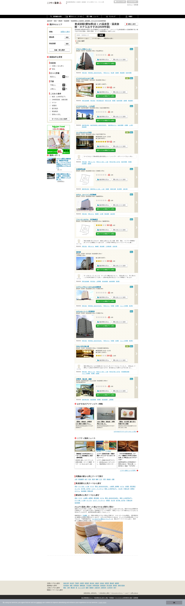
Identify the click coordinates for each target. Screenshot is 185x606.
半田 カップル (91, 162)
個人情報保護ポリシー (87, 597)
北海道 (102, 583)
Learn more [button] (102, 602)
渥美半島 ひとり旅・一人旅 (97, 189)
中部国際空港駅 (125, 371)
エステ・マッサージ (97, 489)
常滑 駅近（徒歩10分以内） (95, 306)
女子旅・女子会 (85, 489)
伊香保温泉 (95, 585)
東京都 (92, 583)
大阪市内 (97, 587)
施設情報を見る (103, 59)
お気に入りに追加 (120, 59)
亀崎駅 (97, 214)
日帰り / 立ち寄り (58, 66)
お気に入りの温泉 (120, 1)
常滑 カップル (91, 371)
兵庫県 (82, 583)
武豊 (113, 479)
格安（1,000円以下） (111, 489)
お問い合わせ (134, 593)
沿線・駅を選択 (59, 50)
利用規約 (111, 597)
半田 (104, 479)
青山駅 (112, 72)
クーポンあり (96, 38)
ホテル (122, 486)
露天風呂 (133, 486)
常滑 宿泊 (92, 281)
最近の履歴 (132, 1)
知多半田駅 (129, 72)
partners (39, 602)
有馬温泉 (76, 585)
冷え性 (120, 489)
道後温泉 (103, 585)
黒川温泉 (109, 585)
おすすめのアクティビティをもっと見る (125, 431)
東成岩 (109, 479)
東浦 (93, 479)
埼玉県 (72, 583)
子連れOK (126, 489)
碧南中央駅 (113, 189)
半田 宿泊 (84, 72)
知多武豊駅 (120, 125)
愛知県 (112, 583)
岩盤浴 (132, 489)
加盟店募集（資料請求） (90, 593)
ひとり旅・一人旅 (83, 486)
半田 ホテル (106, 72)
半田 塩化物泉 (85, 100)
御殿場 (91, 587)
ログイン (130, 4)
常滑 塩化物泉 (85, 281)
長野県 (107, 583)
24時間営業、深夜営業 (60, 99)
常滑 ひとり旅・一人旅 (102, 371)
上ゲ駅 (131, 125)
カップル (77, 489)
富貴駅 (117, 281)
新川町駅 (119, 189)
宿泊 (76, 486)
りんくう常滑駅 (124, 306)
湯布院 (115, 585)
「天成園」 (84, 515)
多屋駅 (117, 306)
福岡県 (117, 583)
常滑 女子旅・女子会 (114, 371)
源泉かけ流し (56, 114)
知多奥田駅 (112, 281)
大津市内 (110, 587)
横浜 (64, 587)
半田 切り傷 (108, 100)
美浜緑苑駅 (105, 281)
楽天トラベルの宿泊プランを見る (105, 63)
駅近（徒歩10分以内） (102, 486)
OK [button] (174, 602)
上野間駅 (98, 281)
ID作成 (136, 4)
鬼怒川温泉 (121, 585)
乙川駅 (101, 214)
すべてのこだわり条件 (59, 119)
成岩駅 (117, 72)
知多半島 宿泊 (85, 125)
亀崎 (97, 479)
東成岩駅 (122, 72)
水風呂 (127, 486)
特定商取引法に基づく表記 (101, 597)
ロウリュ (77, 491)
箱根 (71, 585)
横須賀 (73, 587)
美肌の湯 (90, 491)
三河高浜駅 (108, 246)
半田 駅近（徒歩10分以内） (95, 72)
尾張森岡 (81, 479)
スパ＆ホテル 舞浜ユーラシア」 (101, 519)
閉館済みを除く (109, 38)
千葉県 (77, 583)
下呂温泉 (89, 585)
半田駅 (113, 100)
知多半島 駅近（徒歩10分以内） (98, 125)
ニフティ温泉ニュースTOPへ (128, 470)
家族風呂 (55, 111)
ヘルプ (127, 593)
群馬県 (87, 583)
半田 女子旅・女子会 (114, 162)
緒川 (86, 479)
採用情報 (135, 597)
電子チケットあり (83, 38)
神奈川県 (66, 583)
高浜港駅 (106, 214)
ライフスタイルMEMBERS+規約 (123, 597)
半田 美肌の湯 (100, 100)
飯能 (87, 587)
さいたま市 (81, 587)
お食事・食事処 (114, 486)
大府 (76, 479)
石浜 (89, 479)
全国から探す (65, 31)
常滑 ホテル (106, 306)
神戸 (115, 587)
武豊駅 (126, 125)
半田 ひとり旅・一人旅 (102, 162)
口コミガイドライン (117, 593)
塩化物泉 (83, 491)
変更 (67, 37)
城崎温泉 (82, 585)
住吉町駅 (84, 163)
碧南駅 (107, 189)
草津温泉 (66, 585)
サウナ (92, 486)
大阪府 (97, 583)
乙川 (100, 479)
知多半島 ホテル (112, 125)
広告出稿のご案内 (104, 593)
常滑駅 (112, 306)
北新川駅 (125, 189)
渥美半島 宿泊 (85, 189)
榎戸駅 (131, 306)
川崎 (68, 587)
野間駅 (99, 399)
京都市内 (103, 587)
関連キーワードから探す (55, 590)
